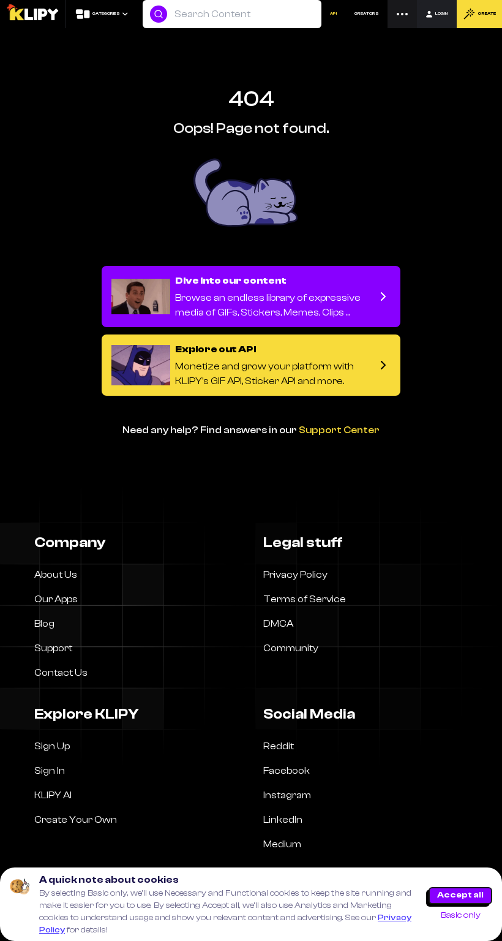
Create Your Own (75, 819)
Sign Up (52, 746)
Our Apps (56, 599)
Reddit (278, 746)
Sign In (49, 770)
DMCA (278, 623)
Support (53, 648)
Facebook (286, 770)
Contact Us (61, 672)
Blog (44, 623)
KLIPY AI (53, 795)
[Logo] (32, 14)
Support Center (339, 430)
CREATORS (366, 13)
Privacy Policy (295, 574)
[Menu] (402, 14)
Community (290, 648)
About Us (55, 574)
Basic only (461, 915)
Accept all (460, 895)
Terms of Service (304, 599)
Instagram (287, 795)
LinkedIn (282, 819)
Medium (282, 844)
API (333, 13)
